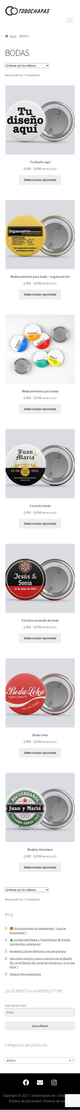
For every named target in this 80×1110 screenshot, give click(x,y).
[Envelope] (40, 1082)
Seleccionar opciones (40, 180)
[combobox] (40, 1060)
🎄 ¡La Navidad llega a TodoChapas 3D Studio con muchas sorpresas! (40, 942)
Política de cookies (58, 1101)
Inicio (13, 36)
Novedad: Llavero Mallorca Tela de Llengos (38, 951)
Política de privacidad (25, 1101)
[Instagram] (54, 1082)
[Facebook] (26, 1082)
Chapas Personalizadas (25, 974)
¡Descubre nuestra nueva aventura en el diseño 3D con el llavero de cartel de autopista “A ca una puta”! (42, 963)
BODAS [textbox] (39, 1060)
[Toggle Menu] (69, 20)
